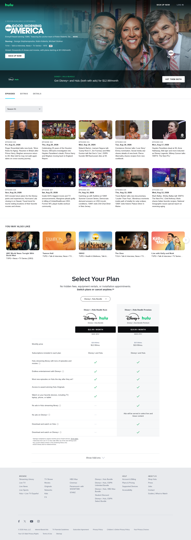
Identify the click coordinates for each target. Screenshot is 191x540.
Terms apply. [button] (74, 438)
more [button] (75, 37)
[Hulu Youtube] (33, 521)
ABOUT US (152, 476)
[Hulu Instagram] (38, 521)
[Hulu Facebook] (21, 521)
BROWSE (23, 476)
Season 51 (11, 109)
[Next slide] (186, 240)
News (28, 46)
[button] (10, 93)
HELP (124, 476)
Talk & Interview (18, 46)
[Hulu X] (27, 521)
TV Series (37, 46)
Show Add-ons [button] (93, 458)
